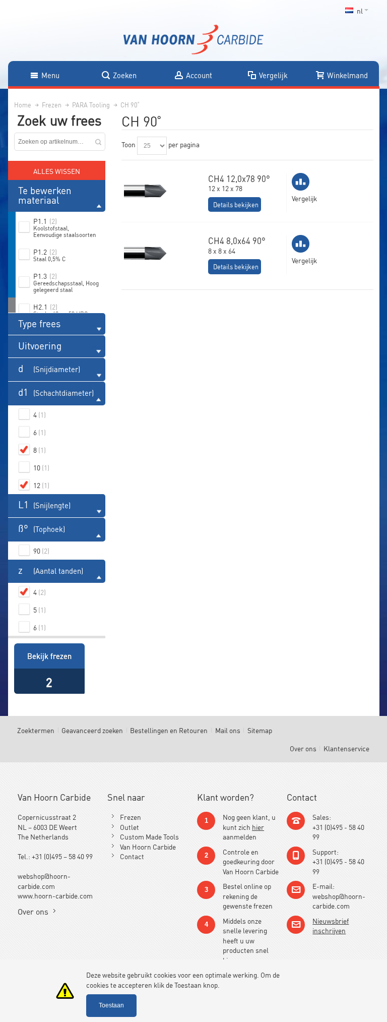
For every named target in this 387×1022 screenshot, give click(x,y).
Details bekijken (236, 204)
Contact (132, 856)
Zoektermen (35, 730)
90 (41, 550)
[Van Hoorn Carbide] (193, 39)
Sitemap (259, 730)
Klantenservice (346, 748)
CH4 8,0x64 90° (237, 240)
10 (41, 467)
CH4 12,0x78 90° (239, 178)
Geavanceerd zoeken (92, 730)
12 (41, 485)
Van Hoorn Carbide (148, 846)
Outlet (129, 826)
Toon (128, 144)
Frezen (130, 816)
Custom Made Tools (149, 836)
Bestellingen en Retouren (169, 730)
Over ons (303, 748)
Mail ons (227, 730)
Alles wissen (56, 170)
